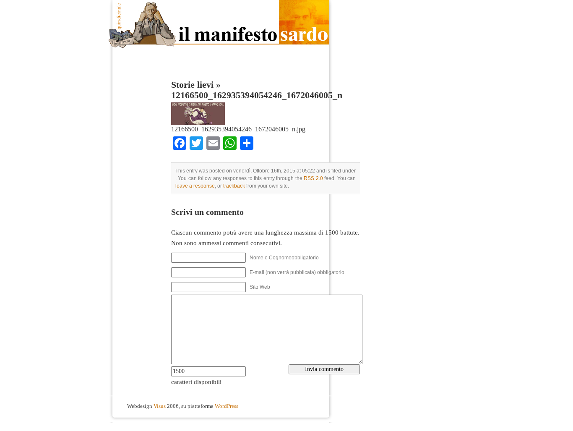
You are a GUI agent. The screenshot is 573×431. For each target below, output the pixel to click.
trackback (234, 186)
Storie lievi (192, 85)
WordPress (226, 406)
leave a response (195, 186)
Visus (160, 406)
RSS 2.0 (313, 178)
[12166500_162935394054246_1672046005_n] (198, 123)
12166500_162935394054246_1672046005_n (256, 95)
